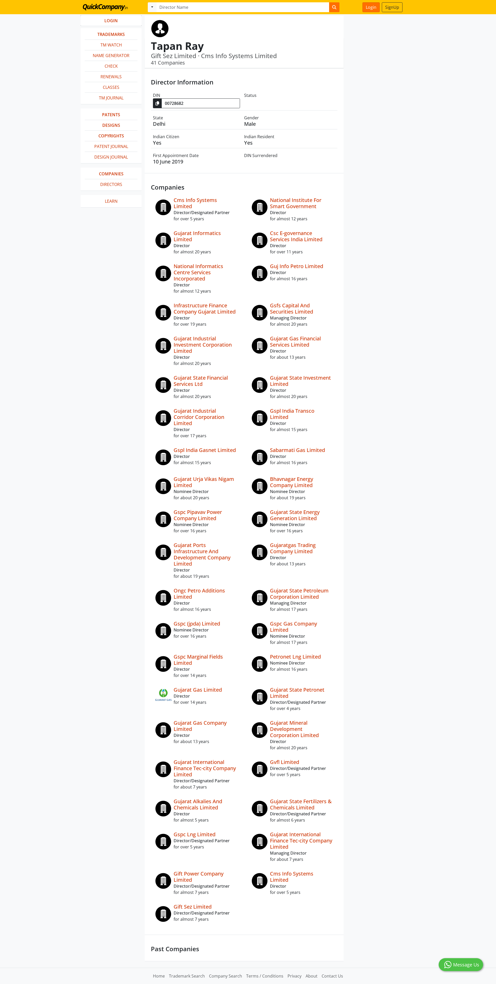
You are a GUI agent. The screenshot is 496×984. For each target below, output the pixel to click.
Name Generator (111, 55)
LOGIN (111, 21)
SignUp (392, 7)
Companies (111, 174)
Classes (111, 87)
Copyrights (111, 136)
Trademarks (111, 34)
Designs (111, 125)
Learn (111, 201)
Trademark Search (187, 976)
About (311, 976)
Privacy (294, 976)
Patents (111, 115)
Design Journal (111, 157)
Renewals (111, 77)
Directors (111, 184)
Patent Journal (111, 146)
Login (371, 7)
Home (159, 976)
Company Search (225, 976)
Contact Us (332, 976)
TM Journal (111, 98)
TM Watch (111, 45)
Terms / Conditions (264, 976)
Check (111, 66)
